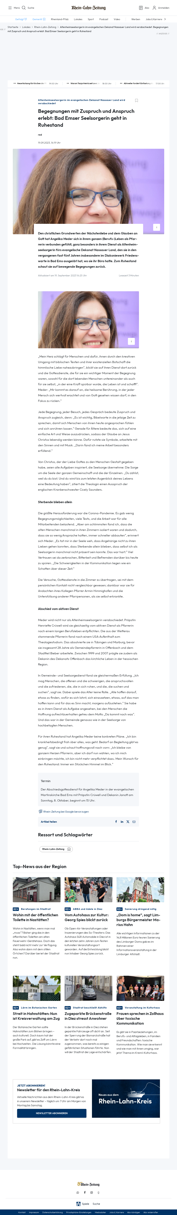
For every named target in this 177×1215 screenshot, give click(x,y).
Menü (15, 7)
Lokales (26, 27)
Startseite (13, 27)
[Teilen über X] (128, 822)
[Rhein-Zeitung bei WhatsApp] (78, 1192)
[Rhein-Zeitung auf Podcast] (98, 1192)
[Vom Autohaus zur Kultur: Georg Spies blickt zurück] (88, 889)
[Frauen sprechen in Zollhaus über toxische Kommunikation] (140, 988)
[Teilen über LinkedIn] (122, 822)
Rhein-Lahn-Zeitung (45, 27)
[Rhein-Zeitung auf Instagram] (91, 1192)
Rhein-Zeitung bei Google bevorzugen (66, 811)
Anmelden (163, 7)
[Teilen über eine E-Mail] (134, 822)
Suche (31, 7)
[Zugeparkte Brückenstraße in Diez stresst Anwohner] (88, 988)
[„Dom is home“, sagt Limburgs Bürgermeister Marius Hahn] (140, 889)
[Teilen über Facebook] (116, 822)
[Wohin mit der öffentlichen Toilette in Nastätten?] (36, 889)
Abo (147, 7)
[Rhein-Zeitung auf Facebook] (84, 1192)
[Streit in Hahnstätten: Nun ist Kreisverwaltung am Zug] (36, 988)
